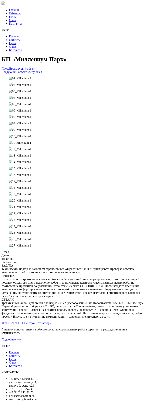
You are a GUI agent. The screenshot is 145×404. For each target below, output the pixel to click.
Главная (14, 10)
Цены (12, 16)
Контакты (15, 23)
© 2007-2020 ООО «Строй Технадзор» (26, 323)
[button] (72, 30)
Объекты (15, 13)
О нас (12, 20)
